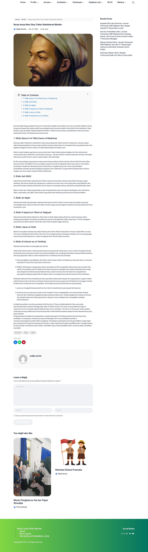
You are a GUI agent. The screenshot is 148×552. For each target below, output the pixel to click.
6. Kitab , (36, 116)
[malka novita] (24, 359)
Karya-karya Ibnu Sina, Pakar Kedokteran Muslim (38, 24)
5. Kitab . (32, 112)
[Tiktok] (127, 533)
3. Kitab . (29, 105)
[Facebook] (122, 533)
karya (26, 332)
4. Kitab (38, 109)
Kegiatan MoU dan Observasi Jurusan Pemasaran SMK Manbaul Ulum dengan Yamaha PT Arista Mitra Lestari (115, 25)
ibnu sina (18, 332)
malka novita (35, 356)
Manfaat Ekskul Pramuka (68, 469)
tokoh (33, 332)
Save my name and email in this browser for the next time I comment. (39, 416)
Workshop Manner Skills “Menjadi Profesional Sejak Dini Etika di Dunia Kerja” (116, 54)
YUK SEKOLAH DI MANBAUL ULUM (34, 536)
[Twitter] (130, 533)
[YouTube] (133, 533)
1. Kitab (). (40, 98)
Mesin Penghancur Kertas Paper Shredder (31, 501)
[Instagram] (124, 533)
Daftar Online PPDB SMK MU (29, 529)
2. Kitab (30, 102)
